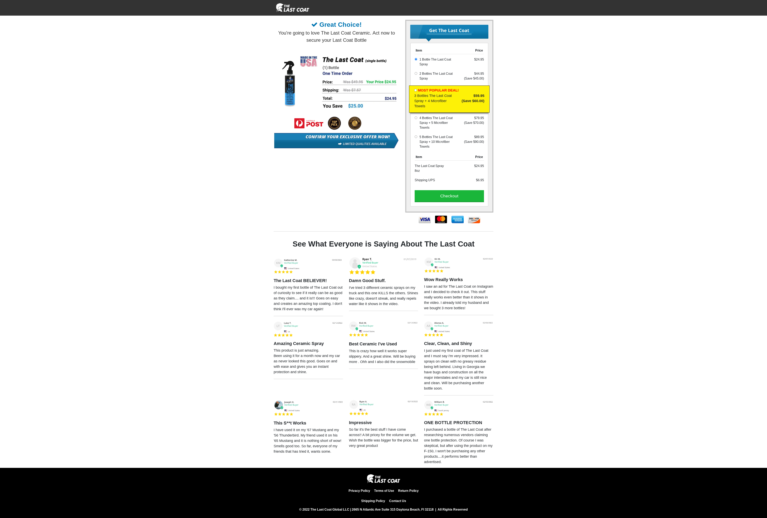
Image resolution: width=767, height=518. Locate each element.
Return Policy (408, 490)
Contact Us (397, 501)
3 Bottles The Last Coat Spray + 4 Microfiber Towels (433, 101)
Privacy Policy (359, 490)
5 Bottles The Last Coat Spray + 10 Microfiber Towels (436, 141)
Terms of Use (384, 490)
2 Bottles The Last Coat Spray (436, 76)
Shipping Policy (373, 501)
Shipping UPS (425, 180)
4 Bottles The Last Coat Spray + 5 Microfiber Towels (436, 122)
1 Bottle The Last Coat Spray (435, 62)
